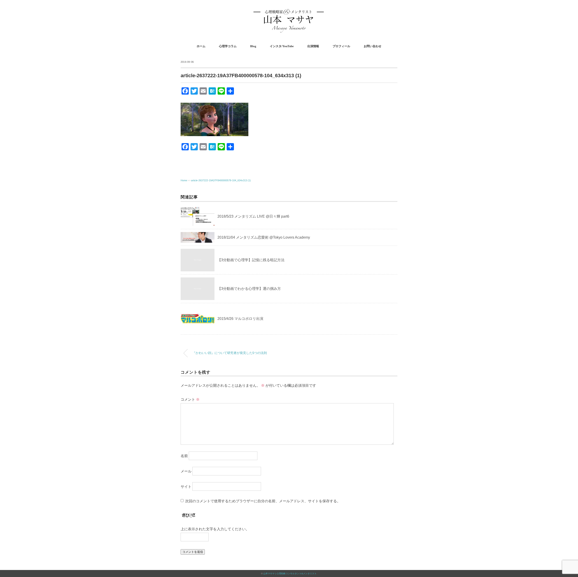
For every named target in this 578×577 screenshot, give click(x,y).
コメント (190, 399)
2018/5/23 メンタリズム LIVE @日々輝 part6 (253, 216)
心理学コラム (228, 46)
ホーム (201, 46)
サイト (186, 487)
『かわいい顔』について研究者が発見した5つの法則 (229, 353)
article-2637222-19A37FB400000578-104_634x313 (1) (221, 180)
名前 (184, 456)
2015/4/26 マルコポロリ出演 (240, 319)
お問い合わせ (372, 46)
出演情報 (313, 46)
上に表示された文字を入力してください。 (215, 529)
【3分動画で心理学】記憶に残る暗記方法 (250, 260)
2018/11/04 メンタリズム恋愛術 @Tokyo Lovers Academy (263, 237)
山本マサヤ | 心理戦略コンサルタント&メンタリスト (290, 573)
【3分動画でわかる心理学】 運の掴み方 (249, 289)
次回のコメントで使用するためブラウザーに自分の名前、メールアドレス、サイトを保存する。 (262, 501)
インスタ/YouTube (282, 46)
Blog (253, 46)
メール (186, 471)
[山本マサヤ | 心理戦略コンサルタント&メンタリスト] (289, 10)
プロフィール (341, 46)
